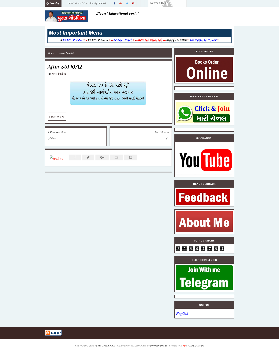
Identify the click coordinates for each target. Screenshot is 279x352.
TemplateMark (196, 345)
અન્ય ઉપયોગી (59, 74)
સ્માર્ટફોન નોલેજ (176, 40)
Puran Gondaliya (104, 345)
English (182, 313)
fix (167, 138)
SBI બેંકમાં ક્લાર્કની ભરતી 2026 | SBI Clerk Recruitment (86, 4)
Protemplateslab (158, 345)
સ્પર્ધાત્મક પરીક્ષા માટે (149, 40)
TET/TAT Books (98, 40)
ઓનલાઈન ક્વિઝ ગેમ (203, 40)
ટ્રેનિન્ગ (52, 138)
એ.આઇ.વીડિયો (122, 40)
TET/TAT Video (72, 40)
